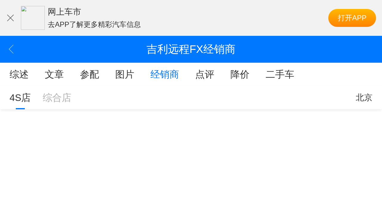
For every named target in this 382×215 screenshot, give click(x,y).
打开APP (352, 18)
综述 (19, 74)
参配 (89, 74)
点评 (204, 74)
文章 (54, 74)
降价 (239, 74)
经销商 (164, 74)
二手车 (280, 74)
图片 (124, 74)
